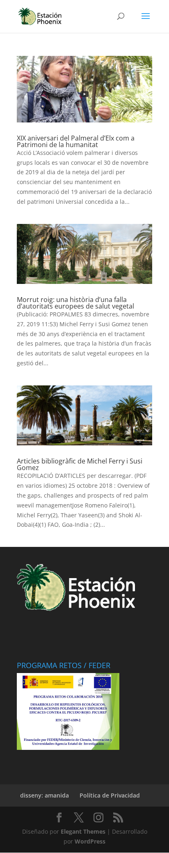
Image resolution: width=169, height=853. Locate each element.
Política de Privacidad (110, 795)
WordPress (90, 841)
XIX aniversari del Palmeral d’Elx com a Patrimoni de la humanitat (76, 141)
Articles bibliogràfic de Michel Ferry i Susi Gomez (79, 464)
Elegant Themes (83, 831)
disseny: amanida (44, 795)
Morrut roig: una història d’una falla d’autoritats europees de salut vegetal (75, 303)
